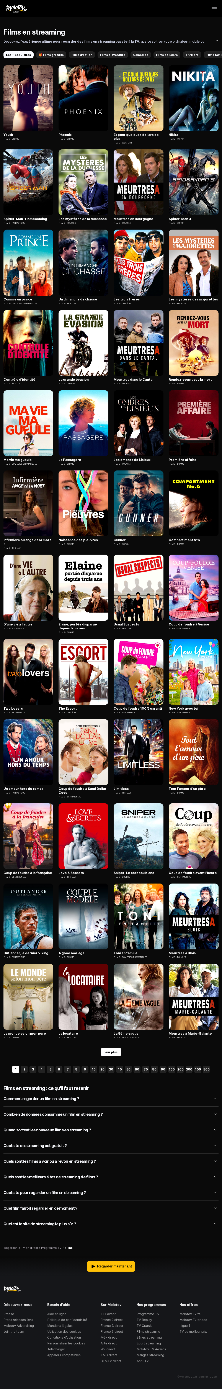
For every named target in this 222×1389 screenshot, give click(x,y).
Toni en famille (125, 953)
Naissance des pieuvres (78, 540)
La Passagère (70, 460)
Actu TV (143, 1361)
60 (137, 1069)
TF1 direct (108, 1314)
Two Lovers (13, 708)
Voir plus (111, 1052)
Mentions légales (60, 1326)
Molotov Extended (193, 1320)
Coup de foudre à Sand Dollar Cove (82, 791)
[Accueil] (16, 8)
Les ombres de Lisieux (132, 460)
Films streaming (148, 1331)
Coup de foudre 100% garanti (138, 708)
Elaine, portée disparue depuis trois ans (78, 626)
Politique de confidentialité (67, 1320)
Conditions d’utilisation (64, 1337)
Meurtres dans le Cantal (133, 380)
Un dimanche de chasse (78, 299)
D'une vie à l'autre (18, 624)
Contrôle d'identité (19, 380)
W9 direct (108, 1349)
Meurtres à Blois (182, 953)
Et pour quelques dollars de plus (136, 137)
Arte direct (109, 1343)
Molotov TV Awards (151, 1349)
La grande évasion (74, 380)
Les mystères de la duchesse (83, 219)
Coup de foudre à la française (27, 873)
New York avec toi (183, 708)
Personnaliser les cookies (66, 1343)
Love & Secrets (71, 873)
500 (206, 1069)
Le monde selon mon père (24, 1033)
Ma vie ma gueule (17, 460)
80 (154, 1069)
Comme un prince (17, 299)
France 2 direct (112, 1320)
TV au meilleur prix (193, 1331)
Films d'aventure (112, 55)
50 (128, 1069)
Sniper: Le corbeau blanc (134, 873)
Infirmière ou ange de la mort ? (27, 542)
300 (189, 1069)
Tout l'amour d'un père (187, 789)
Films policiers (167, 55)
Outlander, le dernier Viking (25, 953)
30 (111, 1069)
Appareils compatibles (64, 1355)
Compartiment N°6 (184, 540)
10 (94, 1069)
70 (146, 1069)
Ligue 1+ (186, 1326)
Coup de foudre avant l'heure (193, 873)
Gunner (120, 540)
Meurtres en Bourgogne (133, 219)
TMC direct (109, 1355)
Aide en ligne (56, 1314)
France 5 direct (112, 1331)
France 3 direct (112, 1326)
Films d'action (82, 55)
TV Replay (144, 1320)
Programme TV (148, 1314)
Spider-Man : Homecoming (25, 219)
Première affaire (182, 460)
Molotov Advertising (18, 1326)
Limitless (121, 789)
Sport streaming (149, 1343)
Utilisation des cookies (64, 1331)
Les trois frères (127, 299)
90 (163, 1069)
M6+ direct (109, 1337)
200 (180, 1069)
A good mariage (72, 953)
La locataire (68, 1033)
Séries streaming (149, 1337)
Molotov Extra (190, 1314)
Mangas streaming (150, 1355)
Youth (8, 135)
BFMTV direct (111, 1361)
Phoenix (65, 135)
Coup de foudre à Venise (189, 624)
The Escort (68, 708)
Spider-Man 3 (180, 219)
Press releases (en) (18, 1320)
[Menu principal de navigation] (214, 8)
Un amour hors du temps (23, 789)
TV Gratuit (144, 1326)
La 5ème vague (126, 1033)
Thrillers (192, 55)
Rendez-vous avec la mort (190, 380)
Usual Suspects (126, 624)
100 (172, 1069)
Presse (8, 1314)
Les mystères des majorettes (193, 299)
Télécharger (56, 1349)
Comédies (140, 55)
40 (120, 1069)
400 (197, 1069)
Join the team (13, 1331)
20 (102, 1069)
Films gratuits (51, 55)
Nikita (173, 135)
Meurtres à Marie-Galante (190, 1033)
